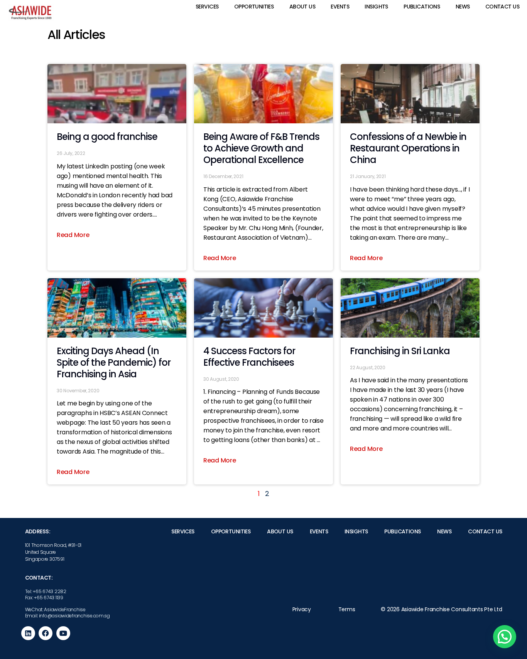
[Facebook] (45, 633)
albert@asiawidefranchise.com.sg (386, 622)
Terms (346, 609)
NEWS (463, 6)
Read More (73, 234)
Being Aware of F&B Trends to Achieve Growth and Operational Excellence (261, 148)
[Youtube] (63, 633)
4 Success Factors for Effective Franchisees (249, 357)
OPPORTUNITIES (254, 6)
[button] (504, 636)
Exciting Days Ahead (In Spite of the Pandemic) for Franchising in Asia (114, 362)
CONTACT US (502, 6)
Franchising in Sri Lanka (400, 351)
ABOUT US (302, 6)
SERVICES (207, 6)
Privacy (301, 609)
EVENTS (340, 6)
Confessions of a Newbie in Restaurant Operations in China (408, 148)
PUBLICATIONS (422, 6)
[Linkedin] (28, 633)
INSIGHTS (376, 6)
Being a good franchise (107, 136)
